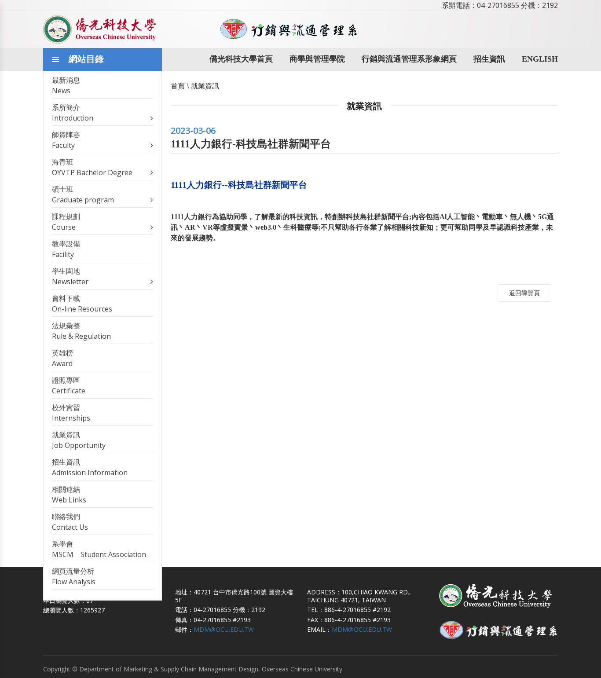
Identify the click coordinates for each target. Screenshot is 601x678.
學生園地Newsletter (70, 276)
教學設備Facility (66, 249)
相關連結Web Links (69, 494)
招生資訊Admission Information (90, 467)
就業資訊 (205, 86)
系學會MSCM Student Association (99, 549)
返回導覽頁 (524, 293)
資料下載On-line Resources (82, 303)
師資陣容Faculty (66, 140)
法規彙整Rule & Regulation (81, 331)
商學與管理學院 (317, 59)
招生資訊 (489, 59)
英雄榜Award (62, 358)
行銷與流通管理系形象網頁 (409, 59)
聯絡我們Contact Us (70, 522)
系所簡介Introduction (72, 113)
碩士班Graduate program (83, 194)
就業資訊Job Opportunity (79, 440)
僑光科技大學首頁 (241, 59)
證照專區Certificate (68, 385)
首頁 (178, 86)
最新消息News (66, 85)
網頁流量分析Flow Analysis (73, 576)
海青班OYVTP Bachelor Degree (92, 167)
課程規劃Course (66, 222)
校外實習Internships (71, 413)
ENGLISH (540, 59)
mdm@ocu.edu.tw (224, 629)
